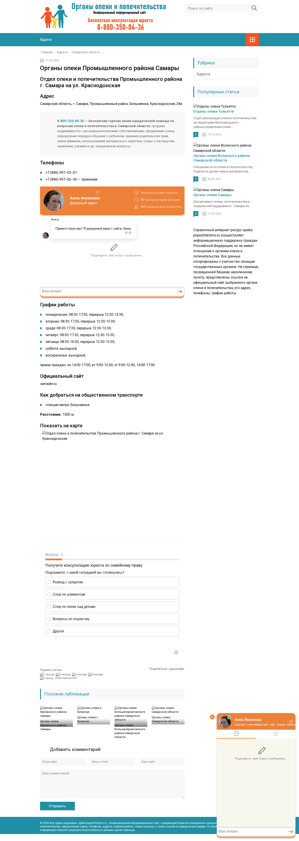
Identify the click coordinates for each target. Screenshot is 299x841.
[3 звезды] (80, 674)
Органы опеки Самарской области (165, 719)
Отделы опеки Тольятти (213, 111)
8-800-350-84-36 (70, 121)
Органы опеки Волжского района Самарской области (221, 158)
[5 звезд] (47, 678)
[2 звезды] (64, 674)
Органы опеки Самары (212, 195)
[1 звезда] (48, 674)
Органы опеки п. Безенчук (88, 719)
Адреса (46, 39)
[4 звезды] (96, 674)
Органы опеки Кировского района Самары (53, 725)
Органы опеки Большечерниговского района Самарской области (129, 731)
